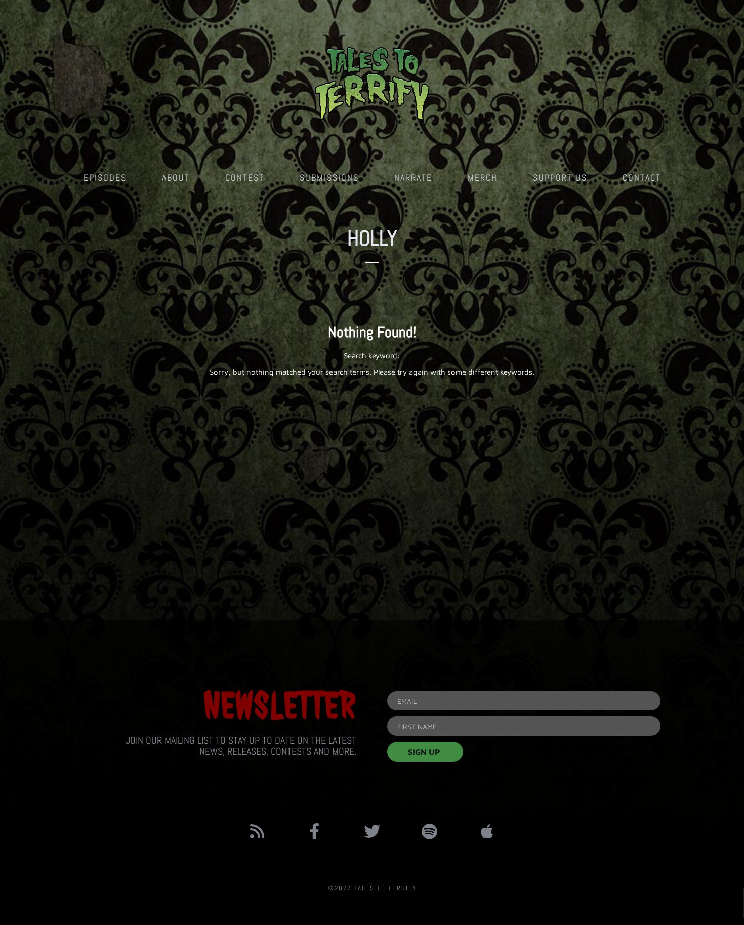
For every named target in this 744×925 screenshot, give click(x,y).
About (176, 177)
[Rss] (257, 831)
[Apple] (487, 831)
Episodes (105, 177)
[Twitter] (372, 831)
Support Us (560, 177)
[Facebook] (315, 831)
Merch (483, 177)
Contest (244, 177)
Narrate (413, 177)
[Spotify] (429, 831)
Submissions (329, 177)
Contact (642, 177)
